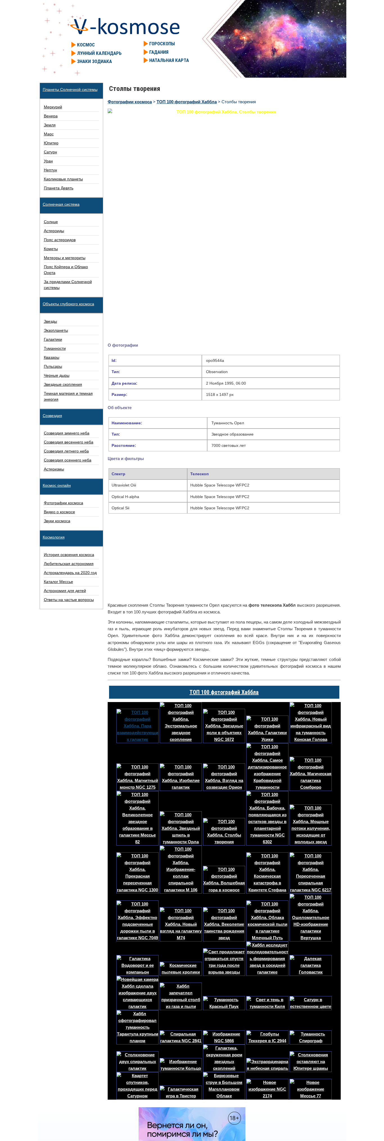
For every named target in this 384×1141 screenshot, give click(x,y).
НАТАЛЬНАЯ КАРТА (169, 60)
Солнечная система (61, 204)
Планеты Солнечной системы (70, 89)
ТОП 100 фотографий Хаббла (224, 692)
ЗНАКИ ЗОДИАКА (94, 61)
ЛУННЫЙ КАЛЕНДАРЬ (99, 53)
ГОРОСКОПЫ (162, 43)
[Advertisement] (224, 559)
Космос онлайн (57, 485)
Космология (54, 537)
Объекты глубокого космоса (68, 304)
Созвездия (52, 415)
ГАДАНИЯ (158, 52)
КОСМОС (86, 45)
